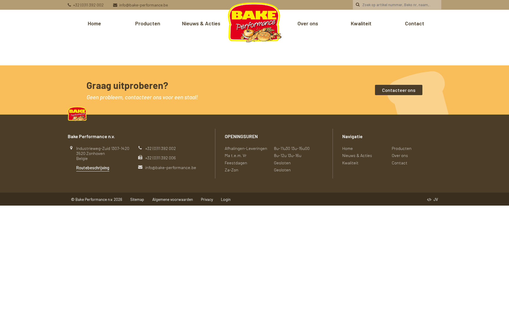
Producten (147, 23)
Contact (414, 23)
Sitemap (137, 199)
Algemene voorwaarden (172, 199)
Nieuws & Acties (201, 23)
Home (94, 23)
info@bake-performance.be (143, 4)
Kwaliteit (361, 23)
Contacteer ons (398, 90)
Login (226, 199)
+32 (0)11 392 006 (160, 157)
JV (436, 199)
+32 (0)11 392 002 (88, 4)
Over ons (308, 23)
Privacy (207, 199)
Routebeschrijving (92, 167)
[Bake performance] (254, 23)
